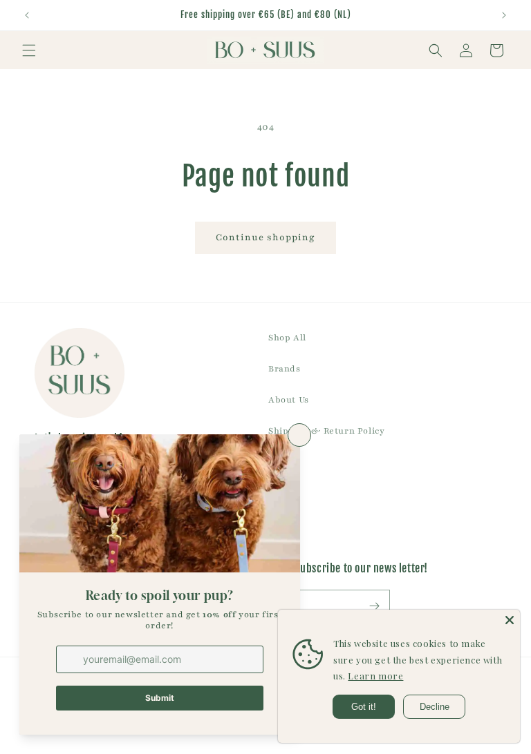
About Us (288, 399)
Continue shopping (265, 237)
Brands (284, 368)
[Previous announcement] (27, 15)
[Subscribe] (374, 606)
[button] (29, 50)
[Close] (509, 620)
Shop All (287, 337)
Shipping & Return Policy (326, 430)
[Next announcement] (504, 15)
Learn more (375, 676)
